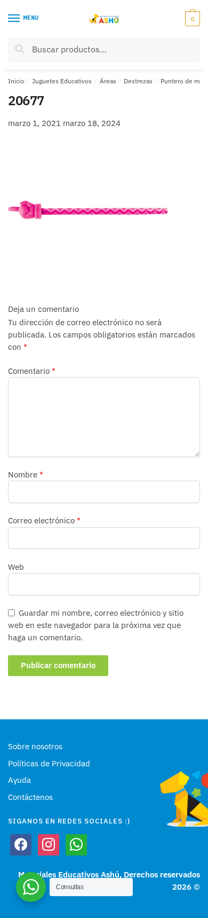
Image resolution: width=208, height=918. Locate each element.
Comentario (31, 371)
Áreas (108, 81)
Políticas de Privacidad (49, 763)
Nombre (25, 474)
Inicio (16, 81)
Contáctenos (30, 797)
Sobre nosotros (35, 746)
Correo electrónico (44, 520)
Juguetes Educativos (62, 81)
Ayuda (19, 780)
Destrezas (138, 81)
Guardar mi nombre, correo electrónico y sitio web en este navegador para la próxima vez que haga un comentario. (95, 625)
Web (16, 567)
